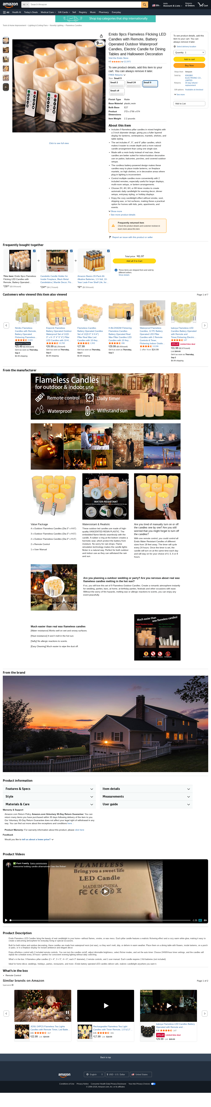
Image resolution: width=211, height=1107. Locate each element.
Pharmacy (104, 12)
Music (93, 12)
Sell (74, 12)
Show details (124, 275)
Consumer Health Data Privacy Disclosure (108, 1084)
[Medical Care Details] (55, 12)
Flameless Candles (74, 25)
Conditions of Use (66, 1084)
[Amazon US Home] (64, 1075)
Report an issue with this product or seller (132, 237)
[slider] (100, 920)
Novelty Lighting (56, 25)
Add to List (180, 103)
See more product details (123, 214)
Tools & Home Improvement (14, 25)
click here (79, 830)
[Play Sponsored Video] (105, 1006)
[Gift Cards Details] (69, 12)
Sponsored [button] (7, 985)
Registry (83, 12)
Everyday (116, 12)
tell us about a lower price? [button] (36, 839)
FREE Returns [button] (116, 75)
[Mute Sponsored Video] (67, 1018)
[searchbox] (85, 5)
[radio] (6, 41)
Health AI (16, 12)
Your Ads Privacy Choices (139, 1084)
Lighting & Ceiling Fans (38, 25)
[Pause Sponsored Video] (67, 1012)
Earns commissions (38, 863)
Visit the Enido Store (118, 58)
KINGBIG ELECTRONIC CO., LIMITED (193, 77)
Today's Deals (31, 12)
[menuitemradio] (200, 920)
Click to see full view (59, 143)
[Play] (5, 920)
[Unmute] (205, 920)
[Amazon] (10, 4)
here (70, 823)
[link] (57, 260)
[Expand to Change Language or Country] (102, 1074)
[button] (6, 12)
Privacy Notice (83, 1084)
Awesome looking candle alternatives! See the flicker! (39, 866)
